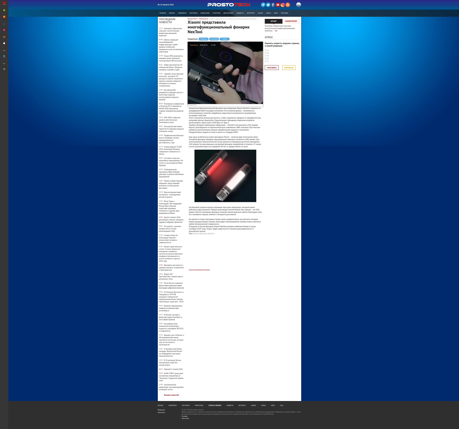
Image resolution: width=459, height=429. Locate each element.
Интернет (251, 13)
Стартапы (216, 13)
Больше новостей (171, 395)
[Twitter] (268, 4)
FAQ (281, 406)
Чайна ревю (185, 418)
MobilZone (205, 13)
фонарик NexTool (207, 234)
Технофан (185, 416)
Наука (268, 13)
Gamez (260, 13)
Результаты (288, 68)
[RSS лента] (287, 4)
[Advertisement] (225, 253)
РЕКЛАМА (284, 13)
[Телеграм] (263, 4)
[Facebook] (273, 4)
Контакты (161, 413)
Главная (162, 13)
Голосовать (271, 68)
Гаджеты (240, 13)
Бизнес (172, 13)
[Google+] (282, 4)
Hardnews (182, 13)
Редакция (161, 410)
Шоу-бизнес (228, 13)
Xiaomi (196, 234)
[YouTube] (278, 4)
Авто (276, 13)
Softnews (193, 13)
